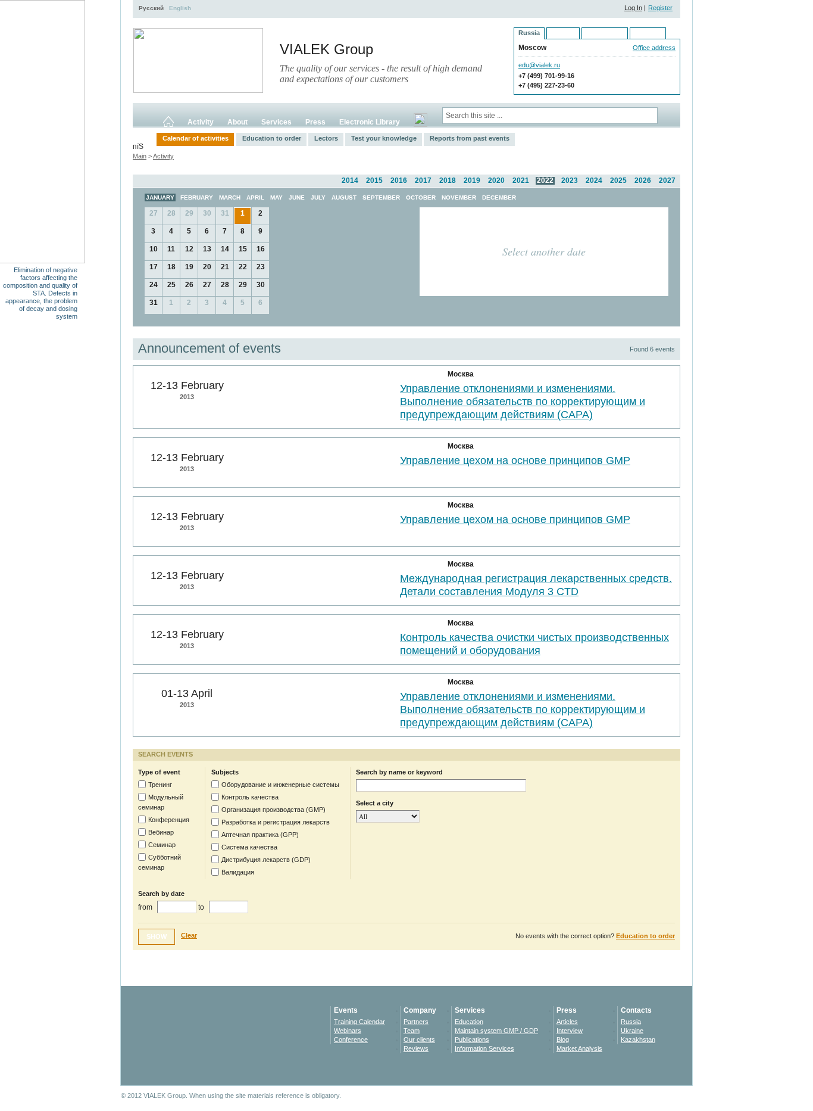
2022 (545, 181)
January (160, 197)
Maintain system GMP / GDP (496, 1030)
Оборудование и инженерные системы (280, 784)
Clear (189, 935)
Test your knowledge (384, 138)
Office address (654, 47)
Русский (151, 8)
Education (469, 1021)
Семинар (162, 844)
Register (660, 7)
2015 (374, 181)
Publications (472, 1039)
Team (412, 1030)
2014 (350, 181)
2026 (642, 181)
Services (276, 122)
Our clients (419, 1039)
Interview (569, 1030)
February (196, 197)
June (297, 197)
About (237, 122)
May (276, 197)
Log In (633, 7)
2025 (618, 181)
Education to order (271, 138)
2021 (520, 181)
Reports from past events (469, 138)
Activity (200, 122)
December (499, 197)
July (318, 197)
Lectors (326, 138)
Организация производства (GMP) (273, 809)
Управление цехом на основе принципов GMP (515, 460)
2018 (447, 181)
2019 (472, 181)
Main (139, 156)
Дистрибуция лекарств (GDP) (266, 859)
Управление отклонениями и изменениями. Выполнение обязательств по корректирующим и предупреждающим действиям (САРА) (522, 401)
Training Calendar (359, 1021)
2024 (594, 181)
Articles (567, 1021)
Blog (562, 1039)
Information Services (484, 1048)
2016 (398, 181)
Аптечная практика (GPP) (260, 834)
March (229, 197)
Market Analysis (579, 1048)
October (421, 197)
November (459, 197)
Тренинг (160, 784)
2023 (569, 181)
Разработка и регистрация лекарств (275, 822)
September (381, 197)
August (344, 197)
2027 (667, 181)
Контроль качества (250, 797)
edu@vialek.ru (539, 65)
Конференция (168, 819)
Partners (416, 1021)
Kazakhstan (638, 1039)
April (255, 197)
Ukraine (632, 1030)
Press (315, 122)
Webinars (347, 1030)
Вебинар (161, 832)
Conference (351, 1039)
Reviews (416, 1048)
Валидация (237, 872)
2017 (423, 181)
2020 (496, 181)
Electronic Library (369, 122)
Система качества (249, 847)
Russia (631, 1021)
